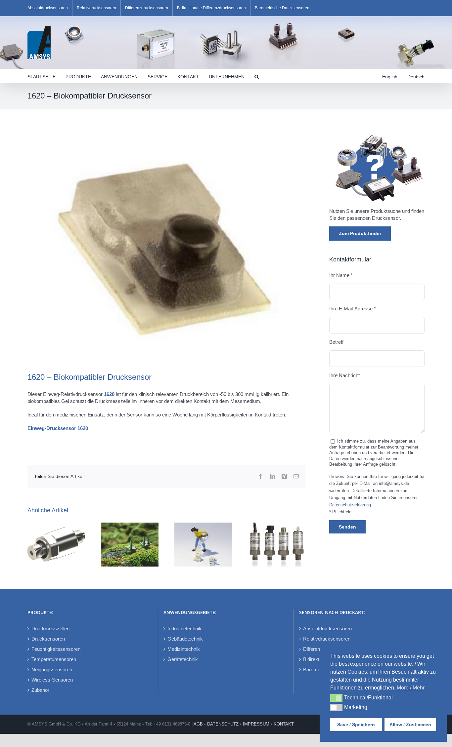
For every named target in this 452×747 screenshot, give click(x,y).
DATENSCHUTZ (223, 724)
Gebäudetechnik (185, 639)
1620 (109, 394)
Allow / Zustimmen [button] (410, 724)
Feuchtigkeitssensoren (55, 649)
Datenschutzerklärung (350, 505)
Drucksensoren (48, 639)
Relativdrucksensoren (326, 639)
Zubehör (40, 690)
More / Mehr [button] (411, 687)
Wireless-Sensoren (52, 680)
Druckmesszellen (50, 628)
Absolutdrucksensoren (327, 628)
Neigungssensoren (51, 669)
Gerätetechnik (182, 659)
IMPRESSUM (256, 724)
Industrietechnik (184, 628)
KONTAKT (284, 724)
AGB (198, 724)
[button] (256, 76)
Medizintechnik (183, 649)
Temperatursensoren (53, 659)
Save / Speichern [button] (356, 724)
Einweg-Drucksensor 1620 (57, 428)
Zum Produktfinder (360, 233)
